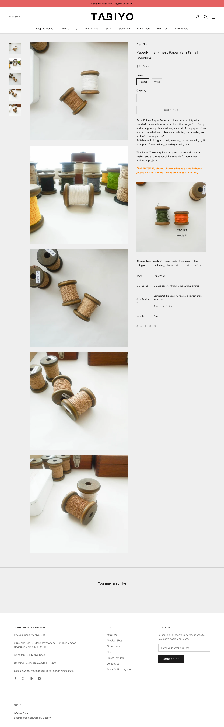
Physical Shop (115, 640)
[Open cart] (213, 17)
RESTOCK (162, 28)
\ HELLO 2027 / (69, 28)
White (156, 81)
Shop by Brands (44, 28)
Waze (17, 654)
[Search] (206, 16)
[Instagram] (23, 678)
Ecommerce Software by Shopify (33, 717)
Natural (142, 81)
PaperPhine (142, 44)
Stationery (124, 28)
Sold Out (171, 110)
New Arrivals (91, 28)
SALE (108, 28)
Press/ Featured (116, 657)
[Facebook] (146, 326)
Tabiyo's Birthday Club (119, 669)
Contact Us (113, 663)
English (13, 16)
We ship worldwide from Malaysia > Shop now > (112, 3)
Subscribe (171, 659)
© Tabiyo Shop (21, 713)
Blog (109, 652)
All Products (181, 28)
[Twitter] (150, 326)
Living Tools (143, 28)
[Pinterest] (155, 326)
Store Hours (113, 646)
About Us (112, 634)
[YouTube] (39, 678)
